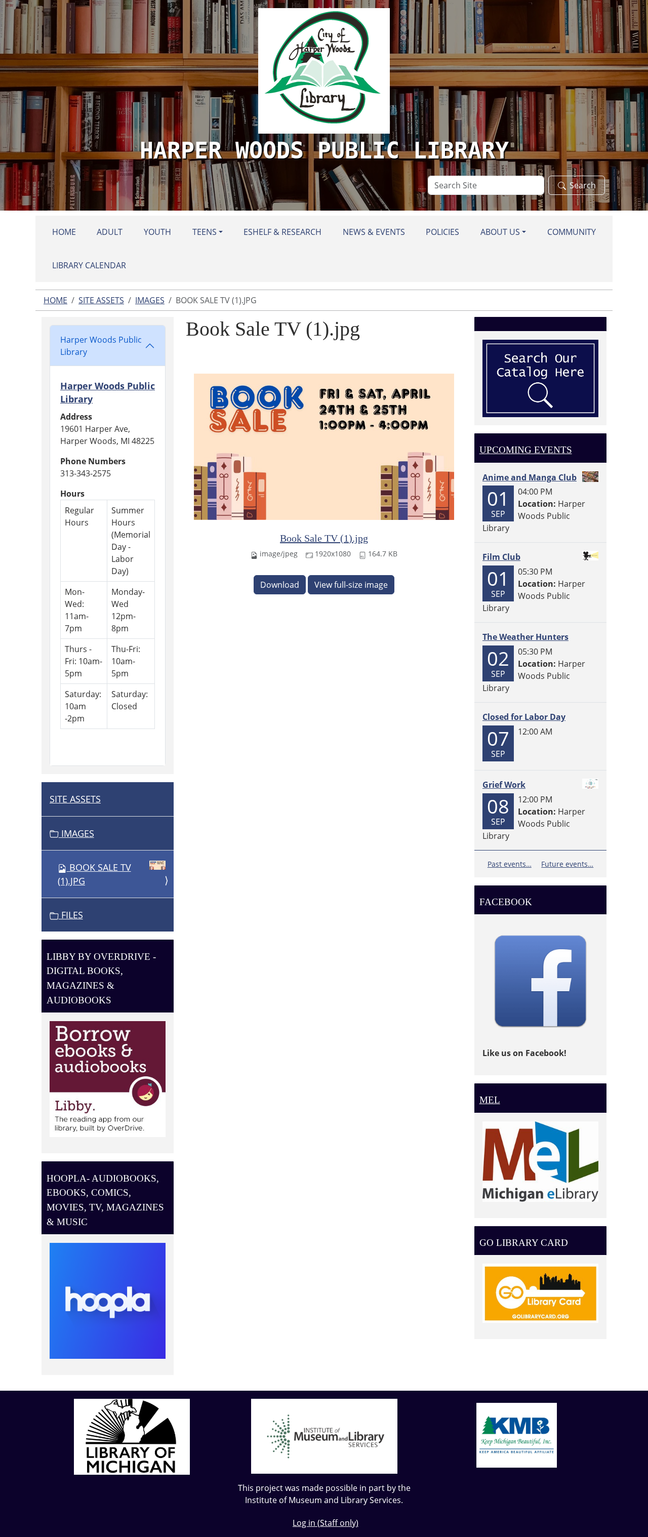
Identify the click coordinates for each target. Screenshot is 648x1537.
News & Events (374, 231)
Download (279, 584)
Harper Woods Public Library (101, 345)
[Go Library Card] (540, 1292)
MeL (489, 1100)
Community (571, 231)
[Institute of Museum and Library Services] (324, 1435)
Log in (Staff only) (325, 1522)
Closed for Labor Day (523, 716)
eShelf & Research (282, 231)
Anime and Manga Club (529, 477)
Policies (442, 231)
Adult (110, 231)
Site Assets (101, 300)
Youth (157, 231)
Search (583, 185)
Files (71, 915)
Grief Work (503, 784)
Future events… (567, 864)
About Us (500, 231)
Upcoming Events (525, 449)
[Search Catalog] (540, 377)
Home (64, 231)
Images (150, 300)
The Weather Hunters (525, 636)
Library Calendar (89, 265)
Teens (204, 231)
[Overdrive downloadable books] (108, 1078)
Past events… (510, 864)
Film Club (501, 556)
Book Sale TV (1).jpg (324, 538)
